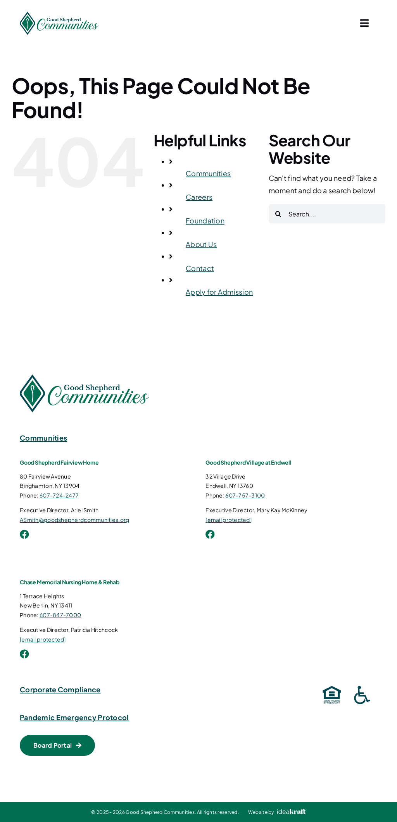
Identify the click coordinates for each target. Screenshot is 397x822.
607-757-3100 (245, 495)
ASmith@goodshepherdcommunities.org (74, 519)
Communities (208, 173)
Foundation (205, 220)
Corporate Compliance (60, 689)
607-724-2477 (59, 495)
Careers (199, 196)
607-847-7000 (60, 614)
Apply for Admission (219, 291)
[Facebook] (24, 534)
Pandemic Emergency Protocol (74, 717)
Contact (200, 268)
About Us (201, 244)
